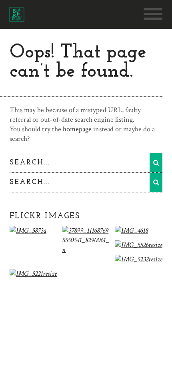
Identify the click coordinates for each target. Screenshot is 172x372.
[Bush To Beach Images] (16, 18)
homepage (77, 129)
